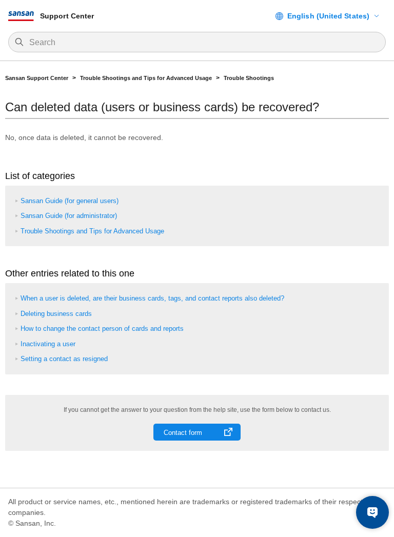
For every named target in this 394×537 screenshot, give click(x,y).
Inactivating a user (48, 344)
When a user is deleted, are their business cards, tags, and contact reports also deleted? (152, 298)
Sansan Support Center (36, 78)
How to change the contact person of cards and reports (102, 328)
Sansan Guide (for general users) (70, 201)
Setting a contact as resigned (64, 359)
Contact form (183, 432)
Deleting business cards (56, 313)
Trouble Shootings (249, 78)
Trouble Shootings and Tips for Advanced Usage (146, 78)
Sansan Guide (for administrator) (69, 216)
